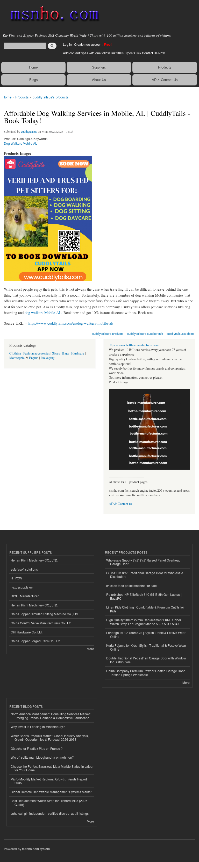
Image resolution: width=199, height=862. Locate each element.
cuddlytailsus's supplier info (145, 333)
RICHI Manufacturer (25, 596)
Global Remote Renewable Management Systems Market (51, 792)
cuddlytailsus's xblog (180, 333)
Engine (33, 358)
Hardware (77, 353)
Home (33, 67)
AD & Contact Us (165, 79)
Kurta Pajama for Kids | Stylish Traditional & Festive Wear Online (146, 647)
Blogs (33, 79)
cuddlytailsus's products (51, 97)
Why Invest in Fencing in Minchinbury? (38, 726)
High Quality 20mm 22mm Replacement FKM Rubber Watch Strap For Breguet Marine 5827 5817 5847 (143, 622)
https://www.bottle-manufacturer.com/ (134, 345)
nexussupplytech (22, 587)
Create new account (88, 44)
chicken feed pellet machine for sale (131, 585)
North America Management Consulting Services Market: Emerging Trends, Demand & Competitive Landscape (50, 716)
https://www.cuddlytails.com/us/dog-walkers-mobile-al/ (70, 323)
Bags (65, 353)
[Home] (52, 14)
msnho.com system (36, 848)
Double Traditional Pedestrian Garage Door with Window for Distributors (146, 660)
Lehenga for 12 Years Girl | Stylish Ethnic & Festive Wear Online (146, 634)
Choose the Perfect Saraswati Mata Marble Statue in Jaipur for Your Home (52, 768)
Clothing (15, 353)
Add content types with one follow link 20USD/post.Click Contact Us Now (114, 53)
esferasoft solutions (24, 569)
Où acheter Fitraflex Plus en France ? (37, 748)
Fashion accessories (36, 353)
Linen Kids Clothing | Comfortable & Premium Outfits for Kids (145, 609)
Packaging (47, 358)
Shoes (56, 353)
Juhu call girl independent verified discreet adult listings (50, 813)
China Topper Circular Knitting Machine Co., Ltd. (45, 614)
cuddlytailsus (29, 131)
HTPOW (16, 578)
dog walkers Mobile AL (43, 312)
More (90, 648)
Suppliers (99, 67)
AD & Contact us (120, 504)
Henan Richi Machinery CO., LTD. (34, 560)
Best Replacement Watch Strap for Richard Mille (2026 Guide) (49, 802)
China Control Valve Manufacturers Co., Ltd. (41, 623)
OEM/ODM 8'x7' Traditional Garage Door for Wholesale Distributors (144, 575)
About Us (99, 79)
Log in (67, 44)
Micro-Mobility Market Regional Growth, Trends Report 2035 (49, 781)
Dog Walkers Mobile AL (20, 143)
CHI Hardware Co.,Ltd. (26, 632)
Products (165, 67)
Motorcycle (17, 358)
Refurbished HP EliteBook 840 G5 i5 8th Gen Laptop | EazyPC (144, 596)
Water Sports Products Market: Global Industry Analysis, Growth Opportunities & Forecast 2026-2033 (50, 737)
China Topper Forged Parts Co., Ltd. (36, 641)
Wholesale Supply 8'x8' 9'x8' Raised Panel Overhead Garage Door (143, 562)
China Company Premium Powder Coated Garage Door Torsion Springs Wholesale (145, 673)
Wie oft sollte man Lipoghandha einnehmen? (42, 757)
